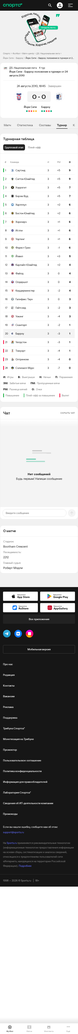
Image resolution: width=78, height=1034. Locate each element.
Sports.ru (12, 843)
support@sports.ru (13, 832)
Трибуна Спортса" (14, 728)
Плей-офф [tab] (34, 147)
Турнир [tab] (62, 125)
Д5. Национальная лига (48, 53)
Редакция (9, 675)
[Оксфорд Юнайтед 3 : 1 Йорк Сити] (29, 111)
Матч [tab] (7, 125)
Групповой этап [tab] (14, 147)
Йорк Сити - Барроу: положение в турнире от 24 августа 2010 (50, 58)
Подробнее (25, 866)
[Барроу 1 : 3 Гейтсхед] (49, 111)
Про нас (8, 664)
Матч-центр (28, 53)
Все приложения (39, 619)
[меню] (70, 5)
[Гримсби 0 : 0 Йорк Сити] (33, 111)
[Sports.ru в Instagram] (30, 634)
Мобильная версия (39, 649)
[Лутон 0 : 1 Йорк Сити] (27, 111)
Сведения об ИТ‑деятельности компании (28, 803)
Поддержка (10, 717)
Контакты (9, 685)
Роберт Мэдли (13, 568)
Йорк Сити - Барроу (13, 58)
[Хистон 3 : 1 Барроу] (46, 111)
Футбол (16, 53)
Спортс (6, 53)
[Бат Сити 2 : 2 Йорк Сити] (36, 111)
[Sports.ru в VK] (18, 634)
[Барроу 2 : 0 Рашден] (51, 111)
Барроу (45, 107)
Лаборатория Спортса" (17, 792)
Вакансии (9, 696)
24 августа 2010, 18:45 (31, 86)
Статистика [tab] (25, 125)
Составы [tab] (45, 125)
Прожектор (10, 749)
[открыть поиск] (50, 5)
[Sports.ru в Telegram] (7, 634)
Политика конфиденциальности (22, 771)
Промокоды (10, 814)
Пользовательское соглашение (22, 760)
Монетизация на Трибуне (18, 739)
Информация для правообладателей (25, 782)
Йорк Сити (30, 107)
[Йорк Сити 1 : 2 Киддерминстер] (31, 111)
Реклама (8, 707)
